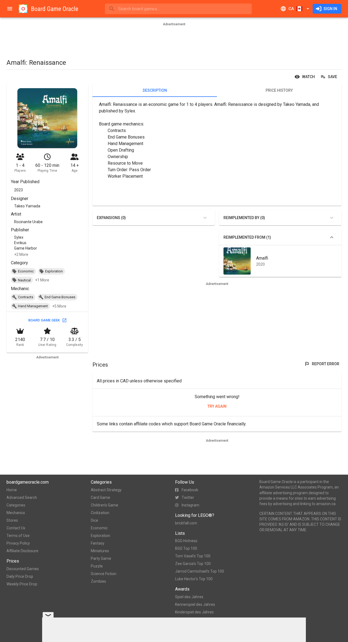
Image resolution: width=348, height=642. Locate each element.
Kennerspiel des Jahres (195, 604)
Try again (216, 406)
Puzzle (97, 566)
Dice (94, 520)
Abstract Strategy (106, 490)
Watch (308, 77)
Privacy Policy (18, 543)
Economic (99, 528)
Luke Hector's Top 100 (194, 579)
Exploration (100, 535)
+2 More (21, 254)
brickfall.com (186, 523)
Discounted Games (23, 569)
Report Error (325, 364)
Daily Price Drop (20, 576)
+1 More (42, 280)
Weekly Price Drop (22, 584)
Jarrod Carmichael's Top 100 (199, 571)
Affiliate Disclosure (22, 551)
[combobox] (178, 9)
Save (332, 77)
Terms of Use (18, 535)
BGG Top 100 (186, 548)
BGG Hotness (186, 541)
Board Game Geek (44, 320)
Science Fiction (103, 574)
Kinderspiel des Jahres (194, 612)
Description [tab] (155, 90)
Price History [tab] (279, 90)
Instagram (190, 505)
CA (291, 8)
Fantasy (97, 543)
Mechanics (16, 513)
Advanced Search (22, 497)
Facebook (190, 490)
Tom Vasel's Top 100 (192, 556)
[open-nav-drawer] (9, 8)
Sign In (330, 9)
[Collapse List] (331, 237)
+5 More (59, 306)
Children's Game (104, 505)
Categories (16, 505)
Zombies (98, 581)
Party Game (101, 558)
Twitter (188, 497)
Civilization (100, 513)
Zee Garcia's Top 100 (193, 563)
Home (12, 490)
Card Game (100, 497)
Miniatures (100, 551)
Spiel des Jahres (189, 597)
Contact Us (16, 528)
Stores (12, 520)
